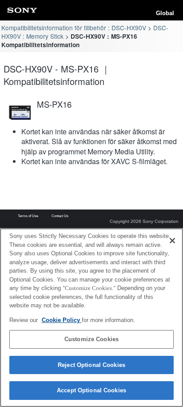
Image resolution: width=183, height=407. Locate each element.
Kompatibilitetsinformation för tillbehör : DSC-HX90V (73, 27)
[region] (91, 317)
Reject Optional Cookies (91, 365)
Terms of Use (28, 216)
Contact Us (60, 216)
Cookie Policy (62, 320)
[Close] (172, 240)
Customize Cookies (91, 339)
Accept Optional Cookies (91, 390)
